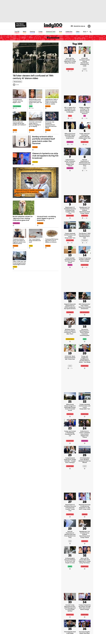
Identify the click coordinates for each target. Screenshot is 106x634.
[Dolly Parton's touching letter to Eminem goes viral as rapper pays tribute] (70, 151)
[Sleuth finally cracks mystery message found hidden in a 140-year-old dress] (35, 93)
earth (84, 339)
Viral (60, 31)
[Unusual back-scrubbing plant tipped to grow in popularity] (48, 208)
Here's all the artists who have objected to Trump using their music (70, 61)
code (31, 106)
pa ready (48, 106)
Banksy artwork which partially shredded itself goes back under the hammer (43, 140)
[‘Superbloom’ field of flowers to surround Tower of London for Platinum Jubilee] (52, 93)
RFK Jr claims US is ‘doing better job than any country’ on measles (70, 110)
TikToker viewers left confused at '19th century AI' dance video (33, 77)
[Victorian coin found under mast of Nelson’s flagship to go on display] (35, 116)
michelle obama (70, 339)
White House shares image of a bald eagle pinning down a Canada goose (70, 407)
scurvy (14, 130)
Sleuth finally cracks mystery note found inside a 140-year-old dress (35, 102)
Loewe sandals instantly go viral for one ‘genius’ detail (70, 260)
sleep (31, 245)
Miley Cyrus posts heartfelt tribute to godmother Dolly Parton (70, 136)
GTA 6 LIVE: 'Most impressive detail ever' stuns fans (70, 357)
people (15, 266)
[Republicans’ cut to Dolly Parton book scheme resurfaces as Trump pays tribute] (85, 198)
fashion (70, 265)
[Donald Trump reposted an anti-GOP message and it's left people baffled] (70, 596)
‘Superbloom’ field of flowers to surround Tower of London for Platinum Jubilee (51, 102)
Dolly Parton (84, 215)
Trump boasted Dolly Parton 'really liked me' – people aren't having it (70, 460)
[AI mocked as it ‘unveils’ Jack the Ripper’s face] (19, 93)
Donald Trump (70, 69)
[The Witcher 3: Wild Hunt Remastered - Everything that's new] (85, 224)
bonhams (17, 195)
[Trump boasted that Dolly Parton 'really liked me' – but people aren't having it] (70, 449)
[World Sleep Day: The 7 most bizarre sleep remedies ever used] (35, 233)
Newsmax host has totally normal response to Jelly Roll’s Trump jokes (84, 507)
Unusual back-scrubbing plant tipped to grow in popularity (46, 218)
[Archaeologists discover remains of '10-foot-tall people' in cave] (70, 549)
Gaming (32, 31)
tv (84, 115)
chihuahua (16, 223)
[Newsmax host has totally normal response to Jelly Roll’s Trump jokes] (85, 496)
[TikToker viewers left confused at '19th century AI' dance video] (36, 57)
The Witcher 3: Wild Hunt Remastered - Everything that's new (84, 236)
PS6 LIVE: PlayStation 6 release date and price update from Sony (84, 162)
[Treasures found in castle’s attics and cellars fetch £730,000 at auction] (36, 182)
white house (70, 414)
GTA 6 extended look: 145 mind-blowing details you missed (85, 460)
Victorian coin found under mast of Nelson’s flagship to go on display (35, 124)
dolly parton (70, 142)
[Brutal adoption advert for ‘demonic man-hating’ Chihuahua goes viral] (23, 208)
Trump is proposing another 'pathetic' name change (85, 259)
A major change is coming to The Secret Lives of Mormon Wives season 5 (84, 110)
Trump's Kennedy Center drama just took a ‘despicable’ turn (70, 236)
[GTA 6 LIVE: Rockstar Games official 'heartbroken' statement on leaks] (85, 49)
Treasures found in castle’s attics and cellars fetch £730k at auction (29, 191)
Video (78, 31)
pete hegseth (70, 312)
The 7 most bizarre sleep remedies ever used (35, 240)
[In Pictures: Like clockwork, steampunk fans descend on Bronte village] (52, 116)
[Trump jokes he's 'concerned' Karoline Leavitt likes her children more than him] (85, 125)
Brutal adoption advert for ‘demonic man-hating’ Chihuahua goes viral (23, 218)
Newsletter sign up (79, 26)
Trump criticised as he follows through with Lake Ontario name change (85, 607)
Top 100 (16, 31)
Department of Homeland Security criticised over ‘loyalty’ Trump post (70, 210)
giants (69, 566)
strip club (35, 162)
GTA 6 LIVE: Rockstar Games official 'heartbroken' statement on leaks (85, 62)
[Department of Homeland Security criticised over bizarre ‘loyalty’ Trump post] (70, 198)
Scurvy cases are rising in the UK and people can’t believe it (19, 123)
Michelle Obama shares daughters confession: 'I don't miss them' (70, 332)
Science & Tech (50, 31)
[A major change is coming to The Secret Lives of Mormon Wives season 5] (85, 99)
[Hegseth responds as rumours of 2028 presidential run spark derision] (70, 295)
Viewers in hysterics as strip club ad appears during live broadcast (45, 155)
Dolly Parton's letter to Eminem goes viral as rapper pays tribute (70, 162)
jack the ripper (16, 106)
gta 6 (84, 69)
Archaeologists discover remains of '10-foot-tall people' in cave (70, 560)
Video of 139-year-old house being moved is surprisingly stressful (19, 263)
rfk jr (70, 115)
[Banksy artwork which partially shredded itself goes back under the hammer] (22, 142)
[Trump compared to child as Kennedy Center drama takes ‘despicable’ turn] (70, 224)
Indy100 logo (53, 25)
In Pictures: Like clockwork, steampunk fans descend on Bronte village (50, 125)
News (24, 31)
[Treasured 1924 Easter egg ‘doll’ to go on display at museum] (52, 233)
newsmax (84, 514)
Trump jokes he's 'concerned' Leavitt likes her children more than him (85, 136)
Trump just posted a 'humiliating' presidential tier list (70, 433)
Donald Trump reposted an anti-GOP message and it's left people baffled (70, 608)
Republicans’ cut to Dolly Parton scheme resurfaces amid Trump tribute (84, 210)
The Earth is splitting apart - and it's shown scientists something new (85, 332)
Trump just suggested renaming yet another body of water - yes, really (84, 359)
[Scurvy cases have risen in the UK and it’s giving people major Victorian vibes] (19, 116)
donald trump (84, 142)
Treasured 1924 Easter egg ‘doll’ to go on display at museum (51, 240)
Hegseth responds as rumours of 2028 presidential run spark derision (70, 306)
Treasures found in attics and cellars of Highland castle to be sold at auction (19, 241)
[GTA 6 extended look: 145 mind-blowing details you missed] (85, 449)
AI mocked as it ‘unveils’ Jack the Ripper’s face (18, 101)
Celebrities (69, 31)
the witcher (84, 240)
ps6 (84, 168)
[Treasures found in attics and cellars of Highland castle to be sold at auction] (19, 233)
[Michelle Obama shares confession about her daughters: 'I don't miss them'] (70, 320)
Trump (40, 31)
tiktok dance (17, 81)
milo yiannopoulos (84, 312)
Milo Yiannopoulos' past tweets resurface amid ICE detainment (84, 306)
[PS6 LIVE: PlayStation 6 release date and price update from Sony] (85, 151)
